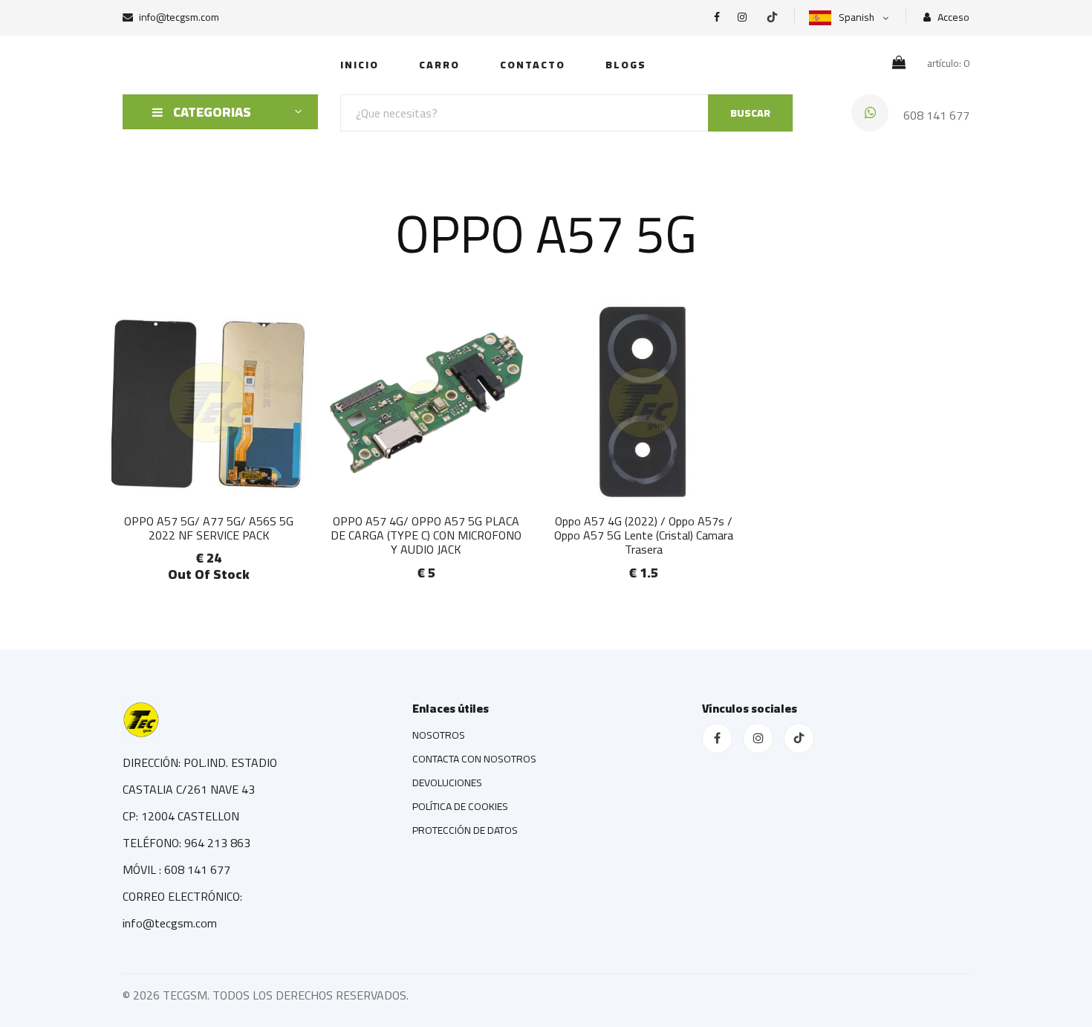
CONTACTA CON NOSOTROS (474, 758)
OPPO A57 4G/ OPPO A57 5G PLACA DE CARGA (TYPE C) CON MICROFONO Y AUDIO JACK (426, 535)
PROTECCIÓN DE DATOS (465, 830)
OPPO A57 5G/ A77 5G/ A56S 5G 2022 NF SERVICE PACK (208, 528)
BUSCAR (750, 113)
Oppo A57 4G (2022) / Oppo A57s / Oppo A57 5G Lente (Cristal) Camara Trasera (643, 535)
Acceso (952, 17)
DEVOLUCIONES (447, 782)
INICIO (359, 64)
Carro (439, 64)
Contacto (532, 64)
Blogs (625, 64)
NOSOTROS (438, 735)
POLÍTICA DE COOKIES (460, 806)
